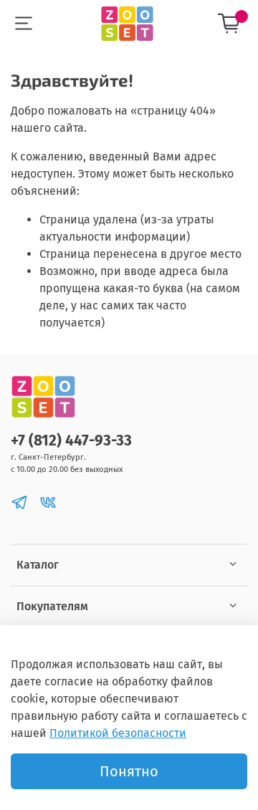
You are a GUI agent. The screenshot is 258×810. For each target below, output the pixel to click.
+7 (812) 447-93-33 (71, 441)
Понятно (129, 771)
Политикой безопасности (117, 733)
